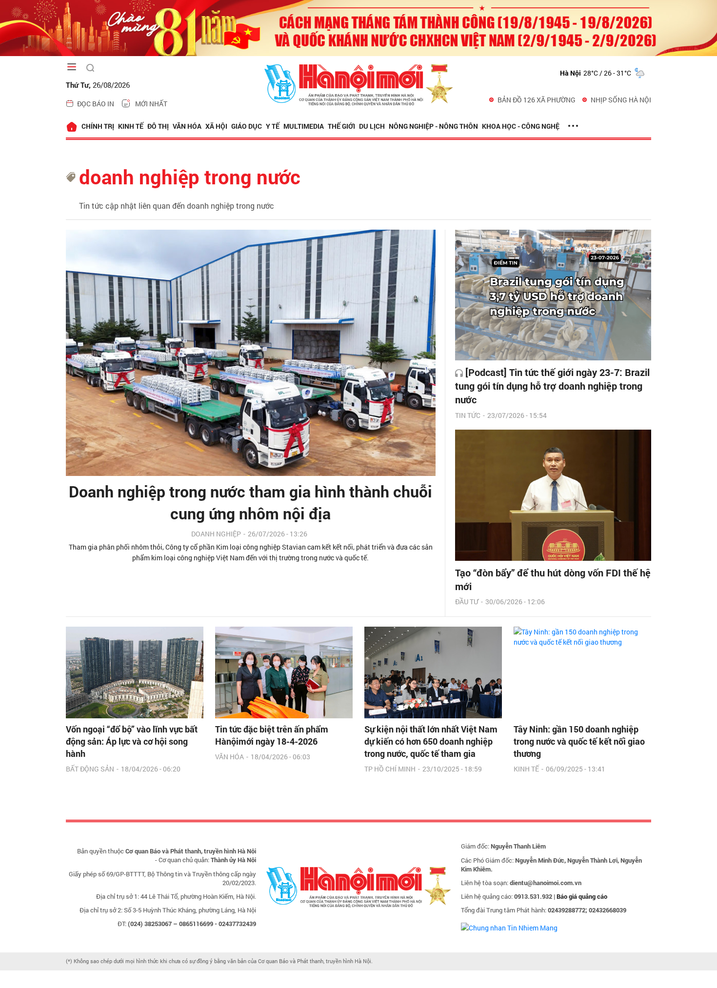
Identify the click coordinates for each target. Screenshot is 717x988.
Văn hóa (187, 126)
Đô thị (158, 126)
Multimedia (303, 126)
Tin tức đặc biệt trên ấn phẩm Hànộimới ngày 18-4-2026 (271, 735)
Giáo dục (246, 126)
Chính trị (97, 126)
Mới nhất (151, 103)
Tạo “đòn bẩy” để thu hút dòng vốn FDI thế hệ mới (553, 579)
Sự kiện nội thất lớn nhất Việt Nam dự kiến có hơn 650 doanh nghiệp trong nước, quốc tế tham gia (431, 741)
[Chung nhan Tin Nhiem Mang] (509, 926)
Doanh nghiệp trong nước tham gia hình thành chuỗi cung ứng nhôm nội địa (250, 502)
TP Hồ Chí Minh (390, 768)
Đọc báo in (95, 103)
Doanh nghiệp (216, 533)
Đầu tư (466, 601)
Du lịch (372, 126)
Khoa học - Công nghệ (520, 126)
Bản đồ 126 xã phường (537, 99)
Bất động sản (90, 768)
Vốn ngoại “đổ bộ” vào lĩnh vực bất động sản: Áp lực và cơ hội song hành (132, 741)
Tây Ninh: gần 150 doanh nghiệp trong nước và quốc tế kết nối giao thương (579, 741)
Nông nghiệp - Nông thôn (433, 126)
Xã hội (216, 126)
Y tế (272, 126)
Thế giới (341, 126)
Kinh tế (130, 126)
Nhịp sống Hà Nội (621, 99)
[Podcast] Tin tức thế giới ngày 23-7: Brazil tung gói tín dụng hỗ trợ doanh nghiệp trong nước (552, 386)
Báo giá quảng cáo (582, 896)
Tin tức (467, 415)
